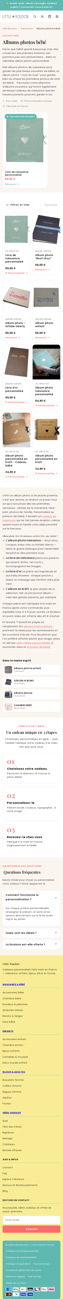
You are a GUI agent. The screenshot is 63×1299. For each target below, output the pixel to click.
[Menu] (57, 16)
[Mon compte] (42, 16)
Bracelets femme (13, 1080)
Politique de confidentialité (21, 1257)
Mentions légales (15, 1276)
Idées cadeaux (12, 1112)
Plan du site (34, 1276)
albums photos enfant (38, 626)
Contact (8, 1167)
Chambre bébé (12, 998)
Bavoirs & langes (13, 1016)
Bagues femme (12, 1091)
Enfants (8, 1031)
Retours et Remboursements (20, 1185)
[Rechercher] (34, 16)
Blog (5, 1191)
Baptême (8, 1132)
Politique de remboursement (22, 1251)
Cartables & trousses (15, 1057)
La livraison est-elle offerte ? (25, 944)
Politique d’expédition (18, 1263)
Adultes (7, 1097)
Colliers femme (12, 1085)
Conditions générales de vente (23, 1270)
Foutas (7, 1103)
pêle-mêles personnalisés (33, 643)
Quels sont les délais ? (21, 933)
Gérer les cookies (16, 1283)
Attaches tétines (13, 1010)
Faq (5, 1173)
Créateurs (9, 1144)
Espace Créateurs (13, 1179)
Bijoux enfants (11, 1051)
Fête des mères (12, 1126)
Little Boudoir (10, 28)
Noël (5, 1121)
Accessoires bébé (13, 992)
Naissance (27, 28)
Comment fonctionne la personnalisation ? (22, 897)
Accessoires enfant (14, 1039)
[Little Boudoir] (15, 16)
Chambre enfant (13, 1045)
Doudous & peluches (15, 1004)
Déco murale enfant (15, 1062)
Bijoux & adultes (14, 1071)
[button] (49, 16)
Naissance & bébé (14, 984)
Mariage (7, 1138)
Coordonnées (41, 1263)
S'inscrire (31, 1229)
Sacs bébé (9, 1021)
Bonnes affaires (12, 1150)
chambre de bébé (38, 647)
